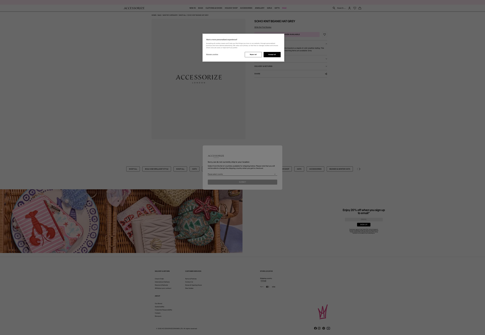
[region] (243, 47)
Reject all (253, 54)
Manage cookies (212, 54)
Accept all (272, 54)
